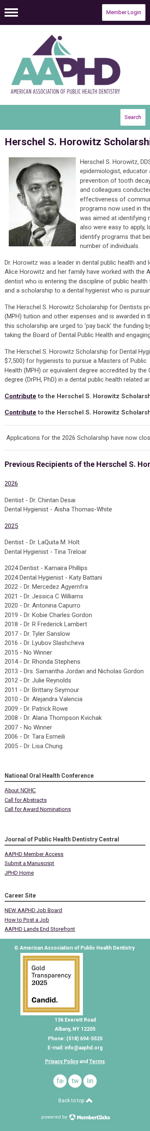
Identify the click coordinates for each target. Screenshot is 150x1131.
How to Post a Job (27, 920)
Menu (11, 12)
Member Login (123, 12)
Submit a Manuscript (29, 863)
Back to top (71, 1101)
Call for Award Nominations (38, 809)
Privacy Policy (61, 1061)
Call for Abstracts (26, 800)
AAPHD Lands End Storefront (40, 929)
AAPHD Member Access (34, 854)
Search (133, 117)
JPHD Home (19, 873)
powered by (54, 1117)
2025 (11, 526)
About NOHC (20, 790)
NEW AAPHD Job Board (33, 910)
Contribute (20, 396)
